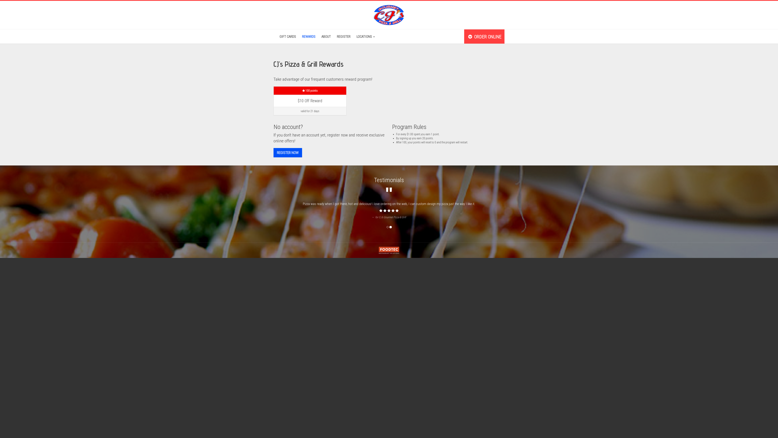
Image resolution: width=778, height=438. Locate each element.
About (326, 36)
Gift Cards (288, 36)
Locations (365, 36)
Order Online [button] (487, 36)
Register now (288, 152)
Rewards (308, 36)
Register (344, 36)
